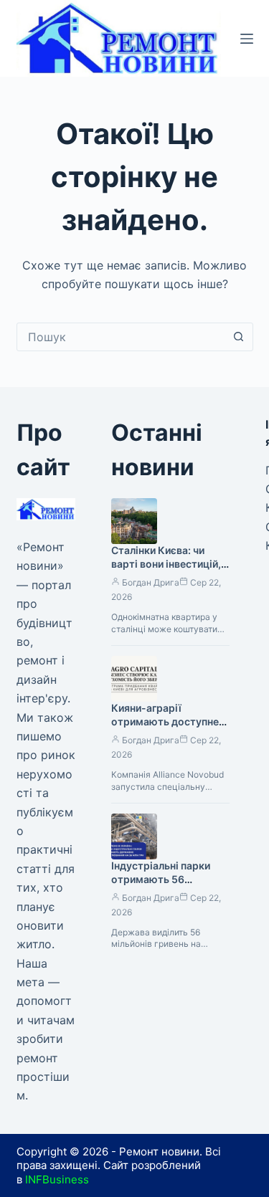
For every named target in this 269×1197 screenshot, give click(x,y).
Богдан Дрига (150, 582)
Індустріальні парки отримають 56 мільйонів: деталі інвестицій (160, 885)
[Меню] (246, 38)
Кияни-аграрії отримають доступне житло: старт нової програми (165, 728)
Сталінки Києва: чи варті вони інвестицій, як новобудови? (166, 563)
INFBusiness (57, 1179)
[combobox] (121, 337)
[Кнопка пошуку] (239, 336)
